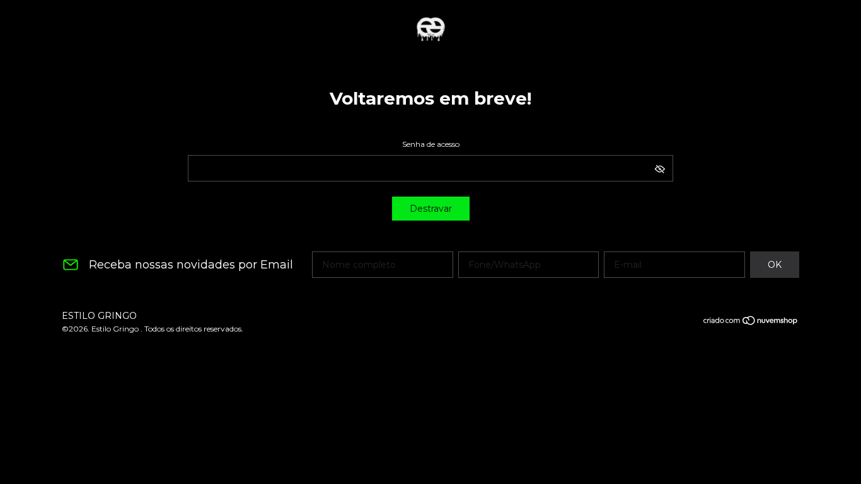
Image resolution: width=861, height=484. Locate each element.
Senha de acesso (430, 144)
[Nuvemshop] (751, 322)
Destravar (431, 208)
